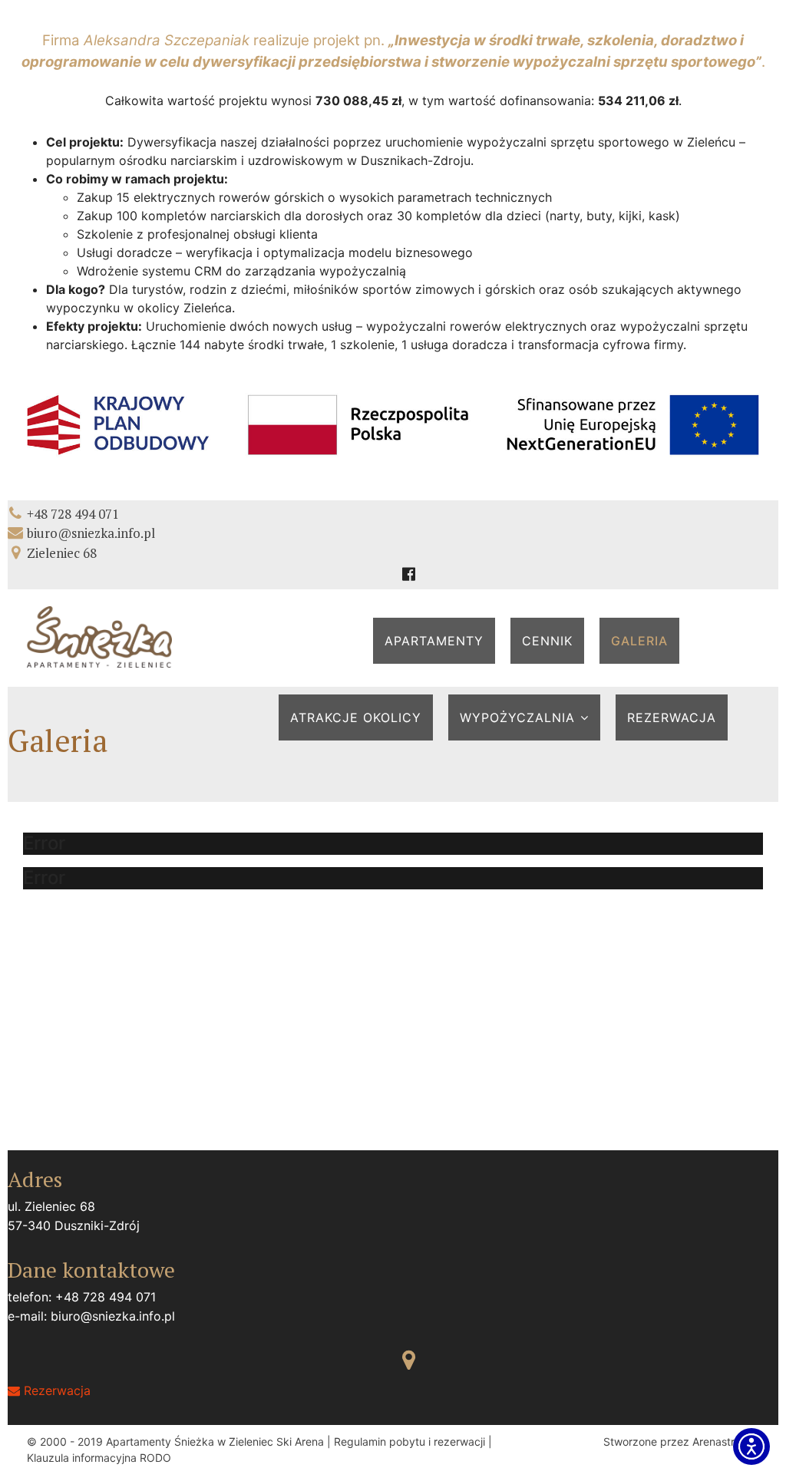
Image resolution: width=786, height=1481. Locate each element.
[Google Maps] (408, 1360)
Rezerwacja (671, 717)
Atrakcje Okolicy (355, 717)
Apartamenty (434, 640)
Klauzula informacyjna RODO (99, 1457)
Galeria (639, 640)
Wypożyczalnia (517, 717)
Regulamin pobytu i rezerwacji (409, 1441)
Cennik (547, 640)
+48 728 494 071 (73, 514)
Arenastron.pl (725, 1441)
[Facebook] (408, 574)
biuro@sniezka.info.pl (91, 533)
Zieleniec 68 (62, 553)
